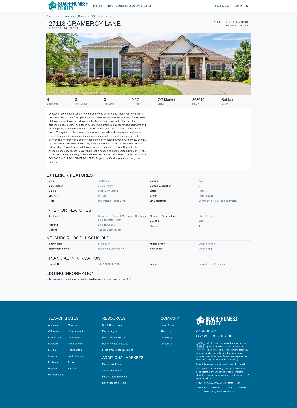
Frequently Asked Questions (117, 349)
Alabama (70, 16)
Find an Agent (110, 331)
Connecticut (55, 337)
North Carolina (76, 343)
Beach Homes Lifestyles (129, 5)
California (53, 331)
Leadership (166, 337)
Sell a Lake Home (111, 370)
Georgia (52, 356)
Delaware (53, 343)
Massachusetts (56, 374)
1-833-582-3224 (222, 5)
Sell (101, 5)
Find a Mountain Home (114, 376)
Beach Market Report (113, 337)
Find (94, 5)
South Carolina (76, 356)
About (147, 5)
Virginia (72, 368)
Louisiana (53, 362)
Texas (71, 362)
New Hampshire (76, 331)
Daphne (82, 16)
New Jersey (74, 337)
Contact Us (166, 343)
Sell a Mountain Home (114, 382)
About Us (166, 331)
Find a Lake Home (112, 364)
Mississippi (74, 325)
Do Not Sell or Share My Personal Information (215, 392)
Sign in (238, 5)
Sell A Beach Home (112, 325)
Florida (52, 349)
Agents (109, 5)
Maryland (53, 368)
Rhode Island (75, 349)
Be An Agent (167, 325)
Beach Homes (53, 16)
